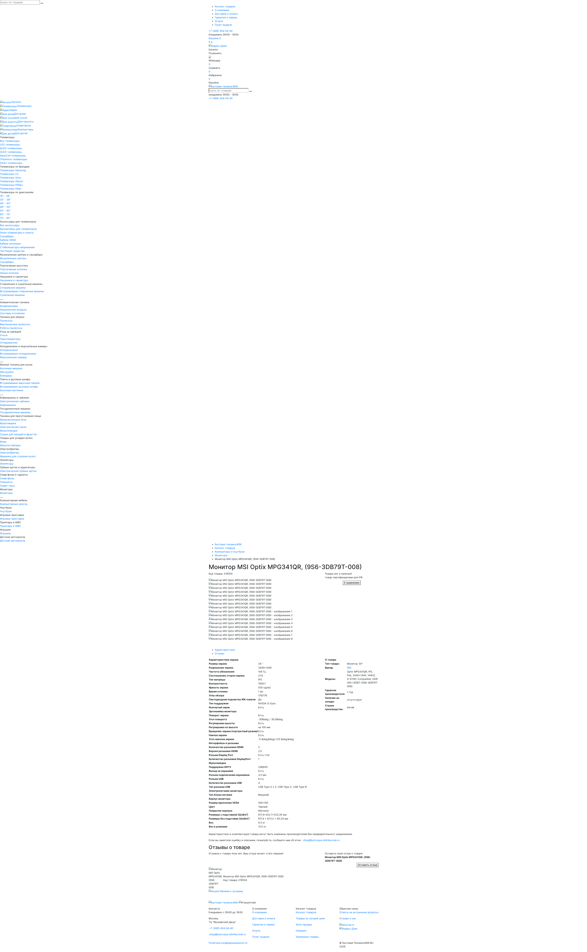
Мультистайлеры (10, 445)
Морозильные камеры (13, 357)
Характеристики (225, 649)
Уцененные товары (307, 936)
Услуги (219, 21)
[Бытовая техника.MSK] (223, 902)
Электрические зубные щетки (18, 470)
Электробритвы (9, 452)
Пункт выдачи (223, 24)
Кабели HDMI (8, 239)
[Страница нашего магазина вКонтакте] (346, 924)
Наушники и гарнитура (14, 280)
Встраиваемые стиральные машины (22, 291)
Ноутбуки (6, 511)
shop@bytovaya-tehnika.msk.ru (321, 840)
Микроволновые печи (13, 419)
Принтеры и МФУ (10, 525)
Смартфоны (7, 478)
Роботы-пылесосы (11, 327)
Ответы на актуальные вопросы (358, 912)
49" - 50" (5, 206)
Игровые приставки (12, 518)
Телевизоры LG (9, 173)
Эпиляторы (6, 463)
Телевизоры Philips (11, 184)
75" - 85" (5, 217)
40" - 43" (5, 203)
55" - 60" (5, 210)
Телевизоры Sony (10, 177)
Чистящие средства (12, 250)
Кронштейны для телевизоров (18, 228)
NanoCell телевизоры (13, 155)
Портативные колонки (13, 269)
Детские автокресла (12, 540)
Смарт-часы (7, 485)
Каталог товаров (225, 6)
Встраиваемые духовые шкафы (19, 386)
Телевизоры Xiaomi (11, 181)
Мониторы (6, 492)
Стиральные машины (13, 287)
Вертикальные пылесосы (15, 324)
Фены (3, 441)
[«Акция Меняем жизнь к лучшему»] (226, 891)
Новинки (301, 930)
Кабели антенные (10, 243)
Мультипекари (8, 430)
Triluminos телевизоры (13, 159)
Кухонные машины (11, 368)
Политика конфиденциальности (228, 942)
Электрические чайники (15, 401)
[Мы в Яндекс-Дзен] (218, 45)
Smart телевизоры (11, 162)
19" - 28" (5, 195)
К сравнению (351, 582)
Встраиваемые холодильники (18, 353)
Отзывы (219, 653)
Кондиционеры (9, 305)
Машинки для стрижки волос (18, 456)
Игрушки (5, 533)
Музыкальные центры (13, 258)
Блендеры (6, 375)
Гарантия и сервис (226, 17)
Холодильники (9, 349)
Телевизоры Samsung (13, 170)
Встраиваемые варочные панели (20, 382)
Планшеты (6, 481)
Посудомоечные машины (15, 412)
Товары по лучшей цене (310, 918)
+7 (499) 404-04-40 (221, 30)
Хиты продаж (304, 924)
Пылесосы (6, 320)
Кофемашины (8, 404)
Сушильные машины (12, 294)
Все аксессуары (9, 225)
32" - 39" (5, 199)
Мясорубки (7, 371)
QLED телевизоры (11, 148)
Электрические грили (13, 426)
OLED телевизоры (11, 151)
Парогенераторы (10, 338)
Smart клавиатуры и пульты (17, 232)
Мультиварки (8, 423)
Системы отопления (12, 313)
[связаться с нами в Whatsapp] (210, 56)
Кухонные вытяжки (11, 390)
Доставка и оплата (226, 13)
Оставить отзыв (367, 864)
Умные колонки (9, 272)
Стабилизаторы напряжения (17, 247)
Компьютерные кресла (13, 503)
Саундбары (7, 236)
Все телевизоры (10, 140)
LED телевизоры (10, 144)
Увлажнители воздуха (13, 309)
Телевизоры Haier (10, 188)
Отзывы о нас (347, 918)
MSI (349, 667)
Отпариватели (8, 342)
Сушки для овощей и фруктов (18, 434)
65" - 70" (5, 214)
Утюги (3, 335)
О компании (222, 10)
